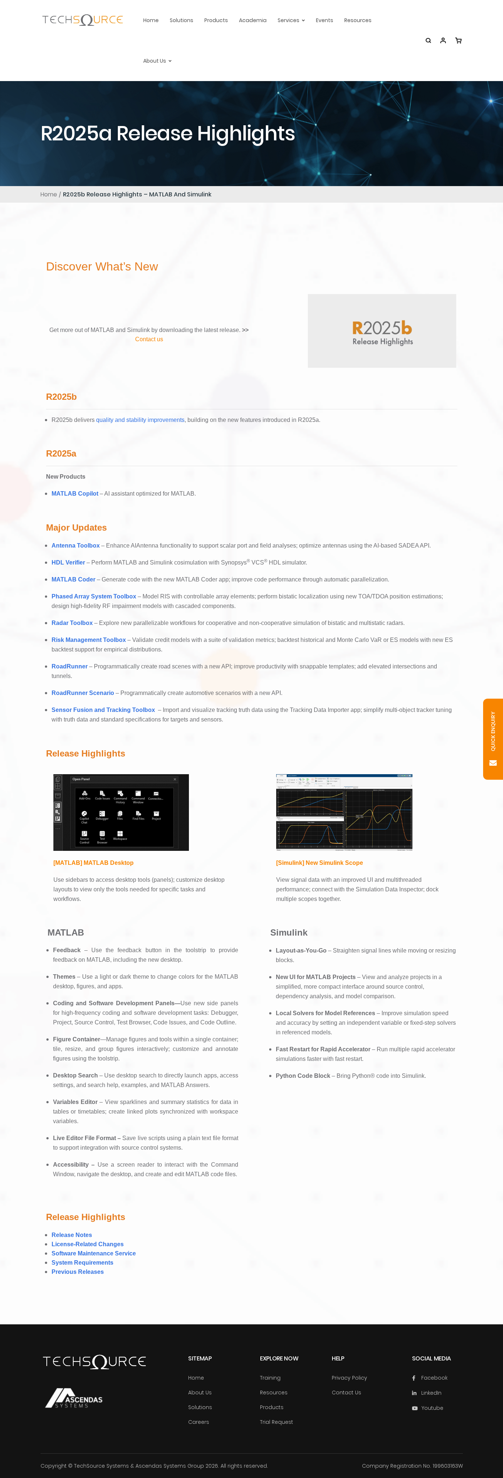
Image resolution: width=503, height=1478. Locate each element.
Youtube (432, 1408)
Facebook (434, 1377)
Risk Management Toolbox (89, 640)
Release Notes (72, 1235)
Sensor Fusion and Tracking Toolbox (103, 710)
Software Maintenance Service (94, 1253)
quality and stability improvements (140, 420)
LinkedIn (431, 1393)
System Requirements (82, 1262)
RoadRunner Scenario (83, 693)
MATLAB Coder (73, 579)
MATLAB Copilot (75, 493)
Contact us (149, 339)
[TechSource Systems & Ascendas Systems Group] (74, 1405)
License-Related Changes (88, 1244)
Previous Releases (78, 1272)
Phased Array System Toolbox (94, 596)
